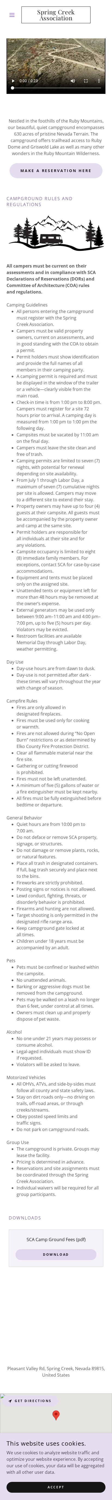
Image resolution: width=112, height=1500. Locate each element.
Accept (56, 1487)
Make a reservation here (56, 170)
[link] (56, 14)
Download (56, 1254)
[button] (14, 14)
